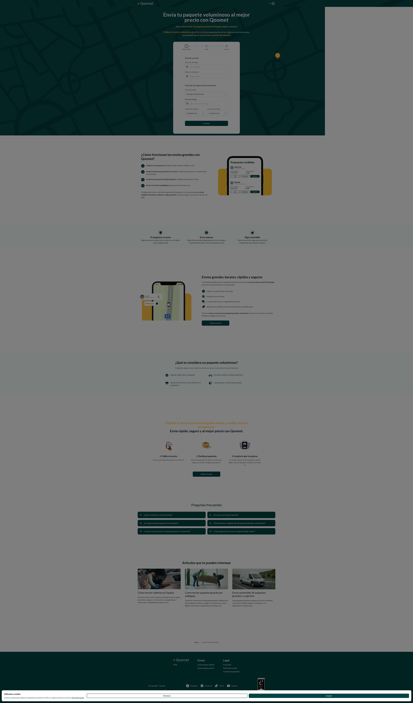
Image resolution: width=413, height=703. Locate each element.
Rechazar (167, 696)
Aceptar (329, 696)
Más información (78, 698)
